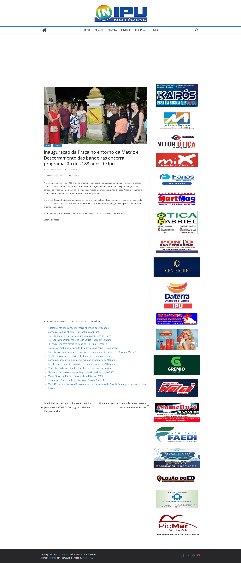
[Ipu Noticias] (44, 30)
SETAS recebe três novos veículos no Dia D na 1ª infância (77, 343)
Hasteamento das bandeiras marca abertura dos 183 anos (78, 327)
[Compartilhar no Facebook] (49, 175)
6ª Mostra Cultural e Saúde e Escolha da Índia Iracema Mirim (79, 368)
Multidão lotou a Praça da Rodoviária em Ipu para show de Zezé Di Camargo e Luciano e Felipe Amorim (67, 407)
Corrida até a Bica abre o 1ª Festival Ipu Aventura (73, 331)
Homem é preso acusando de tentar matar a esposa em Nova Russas (122, 405)
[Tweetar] (62, 175)
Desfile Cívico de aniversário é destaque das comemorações (79, 356)
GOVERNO (126, 30)
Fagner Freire (72, 169)
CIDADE (86, 30)
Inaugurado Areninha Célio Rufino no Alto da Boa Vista (76, 380)
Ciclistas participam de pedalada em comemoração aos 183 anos (81, 364)
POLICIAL (99, 30)
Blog (155, 30)
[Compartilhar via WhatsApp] (72, 175)
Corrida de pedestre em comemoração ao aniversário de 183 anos (82, 359)
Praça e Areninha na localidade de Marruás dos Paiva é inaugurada (83, 347)
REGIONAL (140, 30)
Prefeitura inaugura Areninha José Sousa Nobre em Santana (79, 339)
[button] (146, 30)
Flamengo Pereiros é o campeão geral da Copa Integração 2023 (81, 372)
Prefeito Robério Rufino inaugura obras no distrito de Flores (79, 335)
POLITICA (112, 30)
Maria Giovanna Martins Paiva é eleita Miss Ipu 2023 (75, 376)
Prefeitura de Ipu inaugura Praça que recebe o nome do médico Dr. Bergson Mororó (92, 352)
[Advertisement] (120, 54)
